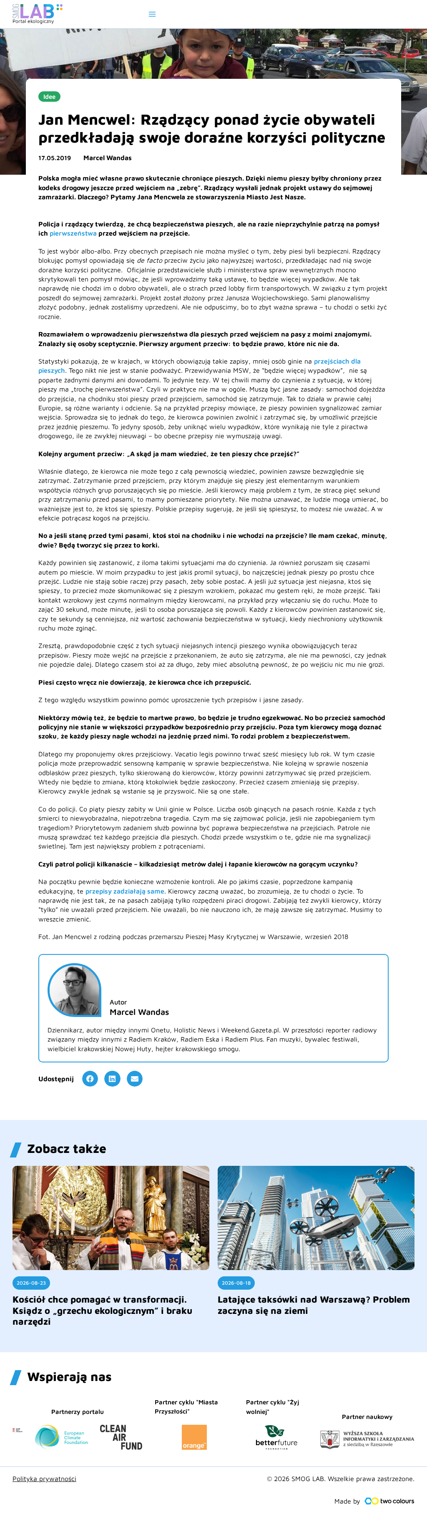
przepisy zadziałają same (124, 891)
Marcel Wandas (107, 157)
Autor (118, 1002)
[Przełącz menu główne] (152, 14)
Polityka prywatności (44, 1478)
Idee (49, 96)
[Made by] (389, 1501)
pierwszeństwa (73, 233)
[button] (90, 1079)
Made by (347, 1501)
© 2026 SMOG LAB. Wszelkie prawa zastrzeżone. (340, 1478)
